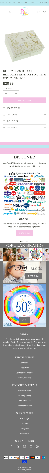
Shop (24, 320)
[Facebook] (12, 446)
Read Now (33, 276)
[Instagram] (24, 446)
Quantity (8, 88)
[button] (20, 241)
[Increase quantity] (16, 94)
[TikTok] (37, 446)
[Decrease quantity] (6, 94)
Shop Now (24, 233)
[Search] (38, 12)
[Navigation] (4, 12)
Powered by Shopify (24, 470)
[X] (18, 446)
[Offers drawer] (10, 12)
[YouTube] (31, 446)
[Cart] (44, 12)
